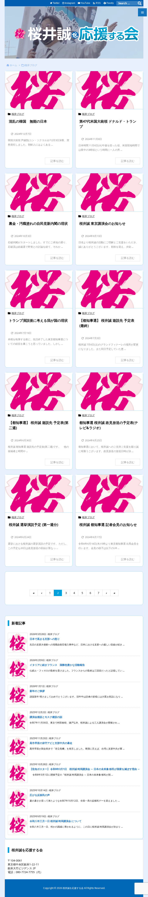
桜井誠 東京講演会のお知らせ (102, 223)
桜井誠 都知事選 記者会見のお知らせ (108, 524)
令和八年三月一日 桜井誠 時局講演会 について (56, 821)
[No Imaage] (38, 90)
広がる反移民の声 (40, 795)
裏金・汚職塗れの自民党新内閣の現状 (38, 223)
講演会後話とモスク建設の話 (46, 717)
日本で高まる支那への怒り (45, 639)
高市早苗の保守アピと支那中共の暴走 (51, 743)
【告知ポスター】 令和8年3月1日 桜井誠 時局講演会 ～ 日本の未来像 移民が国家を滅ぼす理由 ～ (85, 769)
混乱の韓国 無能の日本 (28, 121)
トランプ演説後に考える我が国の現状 (38, 320)
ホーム (13, 65)
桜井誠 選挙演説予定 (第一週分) (33, 524)
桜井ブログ (18, 114)
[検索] (139, 3)
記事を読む (57, 161)
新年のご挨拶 (37, 691)
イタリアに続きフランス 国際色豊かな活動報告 (57, 665)
